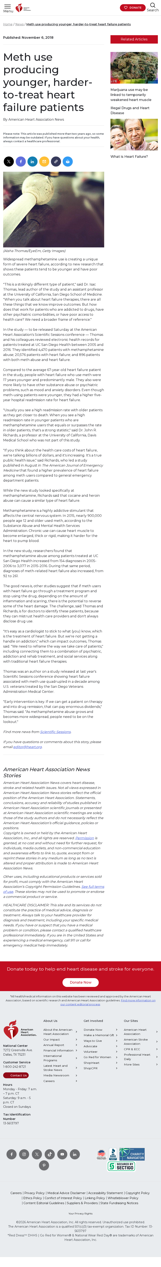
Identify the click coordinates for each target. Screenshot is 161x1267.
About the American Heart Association (57, 1032)
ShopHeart (91, 1062)
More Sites (131, 1064)
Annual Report (53, 1045)
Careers (49, 1081)
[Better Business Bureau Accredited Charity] (113, 1154)
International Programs (52, 1058)
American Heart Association (135, 1032)
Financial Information (58, 1050)
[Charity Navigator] (132, 1154)
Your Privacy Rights (80, 1213)
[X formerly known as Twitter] (37, 1154)
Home (8, 24)
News (19, 24)
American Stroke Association (136, 1041)
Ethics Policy (32, 1198)
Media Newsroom (56, 1075)
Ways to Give (93, 1040)
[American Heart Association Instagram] (24, 1154)
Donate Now (80, 982)
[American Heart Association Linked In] (74, 1154)
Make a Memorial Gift (99, 1035)
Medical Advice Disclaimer (66, 1193)
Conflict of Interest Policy (63, 1198)
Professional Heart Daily (137, 1056)
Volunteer (90, 1051)
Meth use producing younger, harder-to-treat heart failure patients (78, 24)
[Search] (153, 5)
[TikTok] (49, 1154)
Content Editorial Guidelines (43, 1203)
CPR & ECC (132, 1049)
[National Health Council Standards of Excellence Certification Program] (101, 1154)
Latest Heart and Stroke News (55, 1068)
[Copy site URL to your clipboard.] (56, 161)
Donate (136, 7)
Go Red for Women (97, 1057)
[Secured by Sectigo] (121, 1166)
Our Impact (51, 1039)
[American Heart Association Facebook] (11, 1154)
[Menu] (7, 6)
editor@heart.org (27, 747)
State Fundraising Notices (119, 1203)
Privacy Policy (34, 1193)
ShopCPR (90, 1068)
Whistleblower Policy (123, 1198)
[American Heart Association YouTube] (62, 1154)
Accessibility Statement (105, 1193)
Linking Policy (95, 1198)
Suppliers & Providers (82, 1203)
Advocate (90, 1046)
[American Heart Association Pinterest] (44, 1165)
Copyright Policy (138, 1193)
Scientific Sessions (55, 732)
